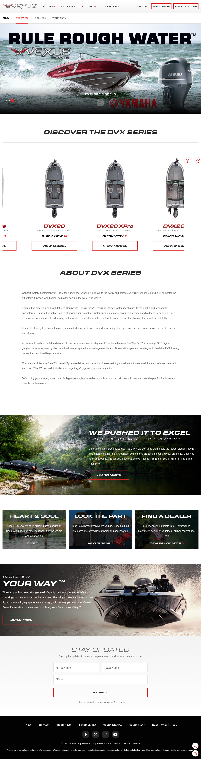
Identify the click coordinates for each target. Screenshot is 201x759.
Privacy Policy (88, 743)
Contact (142, 6)
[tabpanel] (100, 69)
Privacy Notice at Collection (108, 743)
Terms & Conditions (131, 743)
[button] (161, 6)
